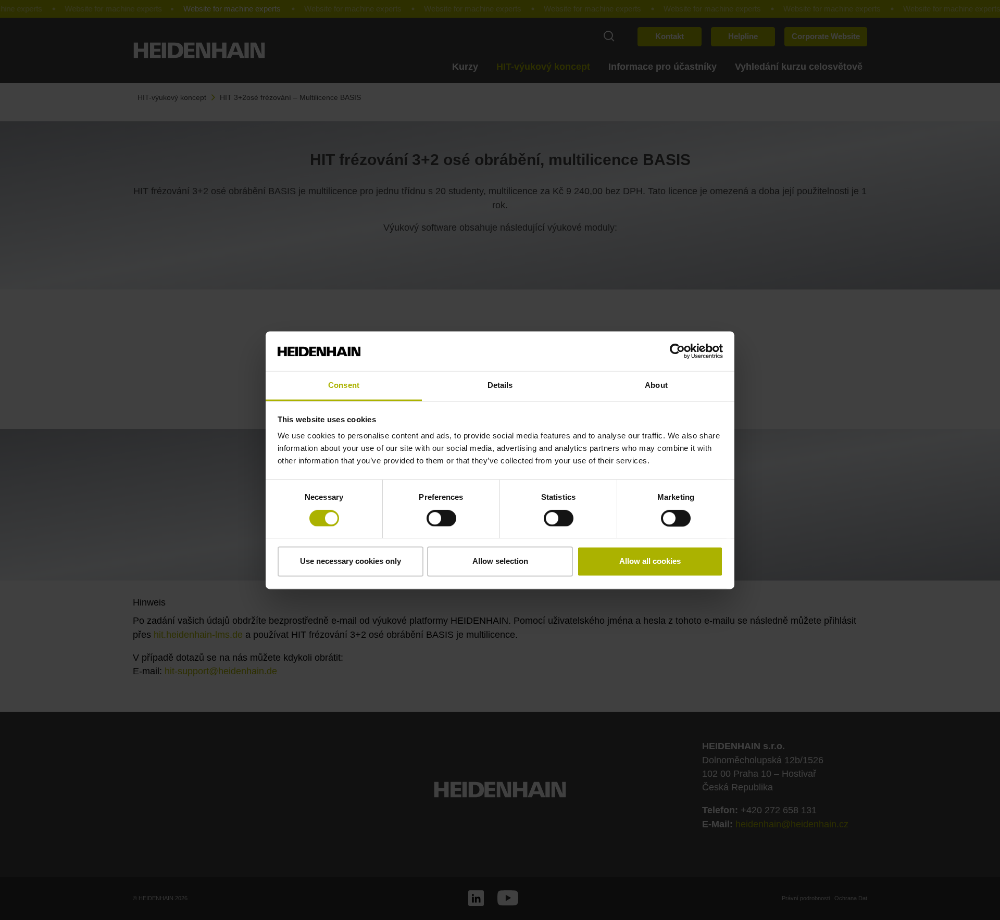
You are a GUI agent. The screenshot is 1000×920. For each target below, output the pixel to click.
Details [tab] (500, 385)
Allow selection (500, 561)
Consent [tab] (343, 385)
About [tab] (656, 385)
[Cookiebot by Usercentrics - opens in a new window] (677, 351)
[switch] (441, 518)
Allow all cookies (650, 561)
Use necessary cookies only (350, 561)
